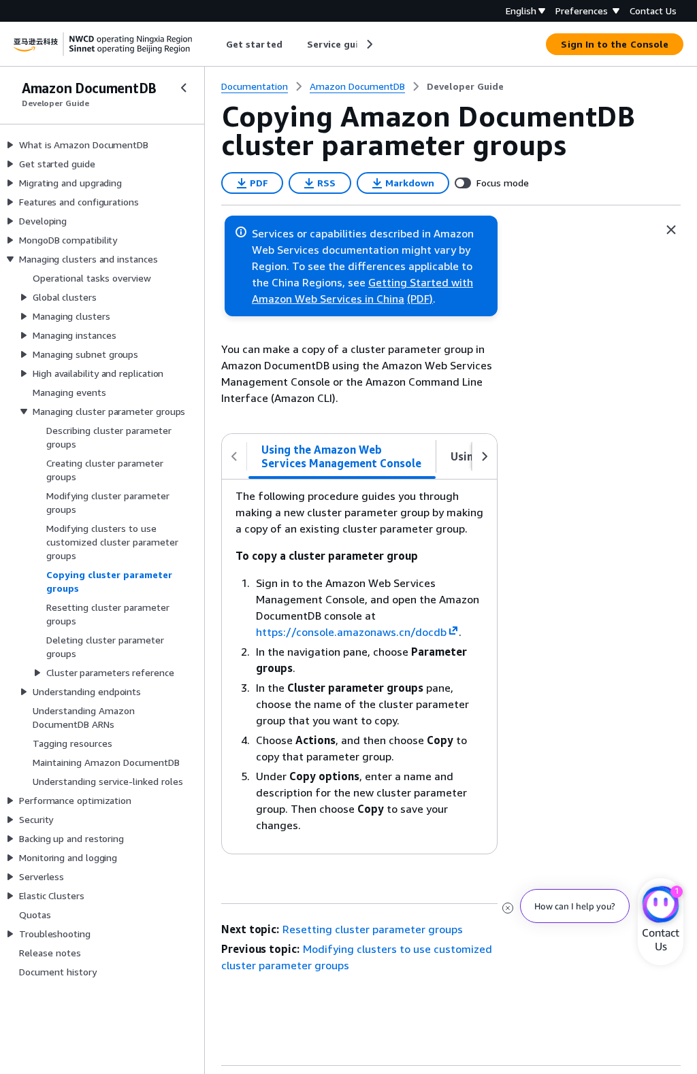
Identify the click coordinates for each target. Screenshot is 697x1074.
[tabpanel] (359, 667)
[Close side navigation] (183, 88)
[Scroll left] (216, 44)
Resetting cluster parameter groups (372, 929)
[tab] (342, 456)
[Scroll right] (368, 44)
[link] (465, 86)
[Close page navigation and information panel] (671, 230)
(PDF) (420, 298)
